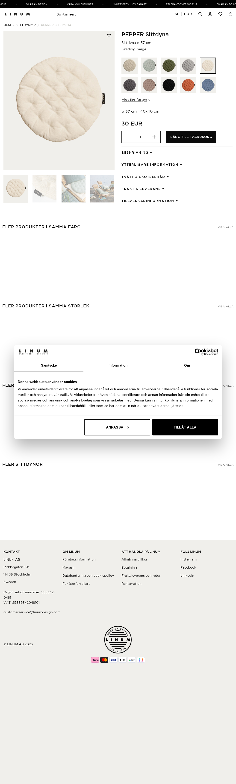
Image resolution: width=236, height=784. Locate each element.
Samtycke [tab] (49, 365)
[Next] (106, 100)
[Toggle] (152, 153)
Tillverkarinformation (147, 201)
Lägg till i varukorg (191, 137)
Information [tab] (118, 365)
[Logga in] (210, 14)
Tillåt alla (185, 427)
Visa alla (226, 227)
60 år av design (33, 4)
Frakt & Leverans (141, 189)
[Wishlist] (220, 14)
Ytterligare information (149, 164)
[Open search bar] (200, 14)
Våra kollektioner (77, 4)
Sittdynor (26, 25)
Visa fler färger (134, 100)
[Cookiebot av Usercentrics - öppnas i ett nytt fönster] (198, 352)
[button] (183, 14)
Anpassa (115, 427)
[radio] (129, 66)
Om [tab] (187, 365)
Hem (7, 25)
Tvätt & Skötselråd (143, 177)
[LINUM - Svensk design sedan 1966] (17, 14)
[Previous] (11, 100)
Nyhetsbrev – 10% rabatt (127, 4)
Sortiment (66, 14)
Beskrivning (135, 152)
